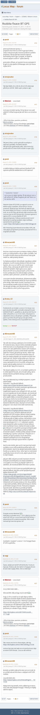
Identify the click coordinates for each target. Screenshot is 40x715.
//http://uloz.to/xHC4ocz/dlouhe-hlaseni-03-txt (19, 493)
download (12, 125)
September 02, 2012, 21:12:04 (10, 559)
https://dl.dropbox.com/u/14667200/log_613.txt (18, 645)
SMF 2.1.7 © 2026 (15, 713)
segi (6, 556)
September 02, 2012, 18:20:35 (10, 535)
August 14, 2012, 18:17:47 (9, 42)
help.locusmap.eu (8, 122)
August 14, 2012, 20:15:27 (9, 104)
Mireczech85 (10, 242)
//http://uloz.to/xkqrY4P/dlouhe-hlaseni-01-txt (17, 385)
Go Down (5, 34)
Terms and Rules (19, 711)
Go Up (3, 699)
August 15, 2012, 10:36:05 (9, 162)
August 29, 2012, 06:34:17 (9, 245)
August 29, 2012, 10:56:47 (9, 337)
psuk (7, 39)
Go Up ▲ (27, 711)
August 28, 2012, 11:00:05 (9, 186)
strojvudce (9, 77)
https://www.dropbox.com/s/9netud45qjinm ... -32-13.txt (19, 681)
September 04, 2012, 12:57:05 (10, 583)
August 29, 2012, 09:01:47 (9, 302)
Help (12, 711)
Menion (8, 101)
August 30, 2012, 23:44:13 (9, 507)
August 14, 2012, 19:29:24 (9, 80)
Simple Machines (25, 713)
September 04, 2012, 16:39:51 (10, 664)
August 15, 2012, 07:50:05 (9, 136)
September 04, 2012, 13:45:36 (10, 636)
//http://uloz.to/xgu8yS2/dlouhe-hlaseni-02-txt (18, 410)
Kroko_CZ (8, 299)
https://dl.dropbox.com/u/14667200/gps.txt (22, 224)
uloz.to (28, 515)
